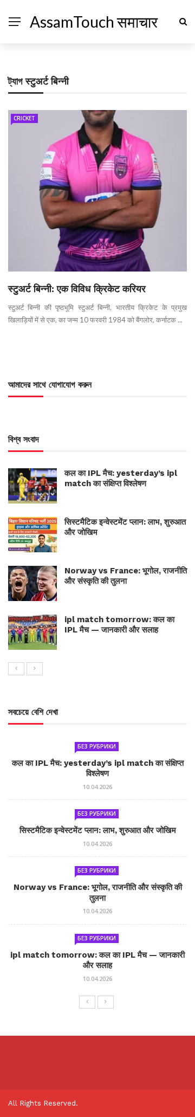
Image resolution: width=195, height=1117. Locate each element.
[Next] (35, 668)
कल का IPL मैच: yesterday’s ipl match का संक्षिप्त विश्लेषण (120, 478)
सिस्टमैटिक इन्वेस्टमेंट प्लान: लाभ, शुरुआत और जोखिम (98, 830)
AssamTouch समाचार (94, 21)
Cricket (24, 118)
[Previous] (16, 668)
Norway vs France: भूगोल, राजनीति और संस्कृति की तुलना (125, 576)
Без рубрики (96, 746)
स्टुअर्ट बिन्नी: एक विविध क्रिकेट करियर (77, 288)
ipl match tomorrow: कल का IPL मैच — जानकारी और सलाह (119, 625)
